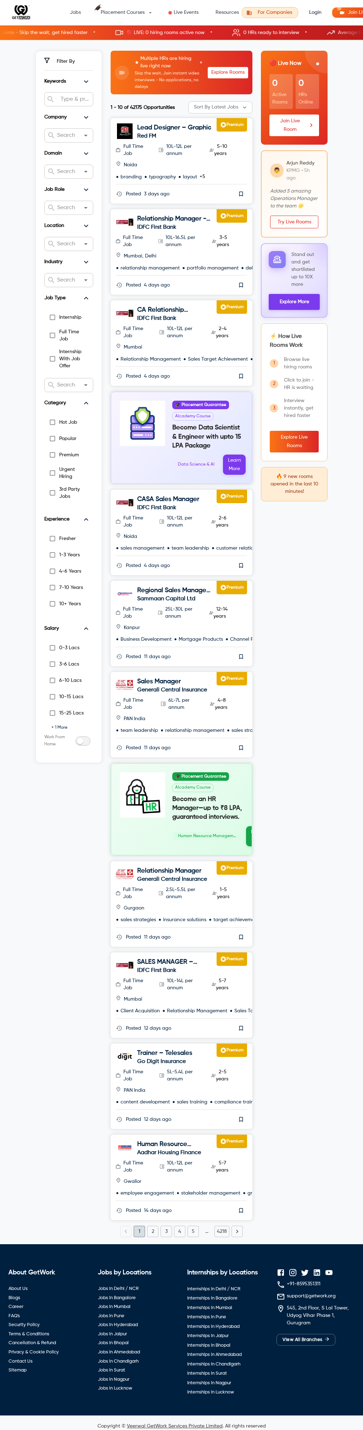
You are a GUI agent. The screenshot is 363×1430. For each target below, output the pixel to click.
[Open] (86, 135)
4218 (222, 1231)
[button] (181, 33)
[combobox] (74, 99)
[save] (241, 194)
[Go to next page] (237, 1231)
